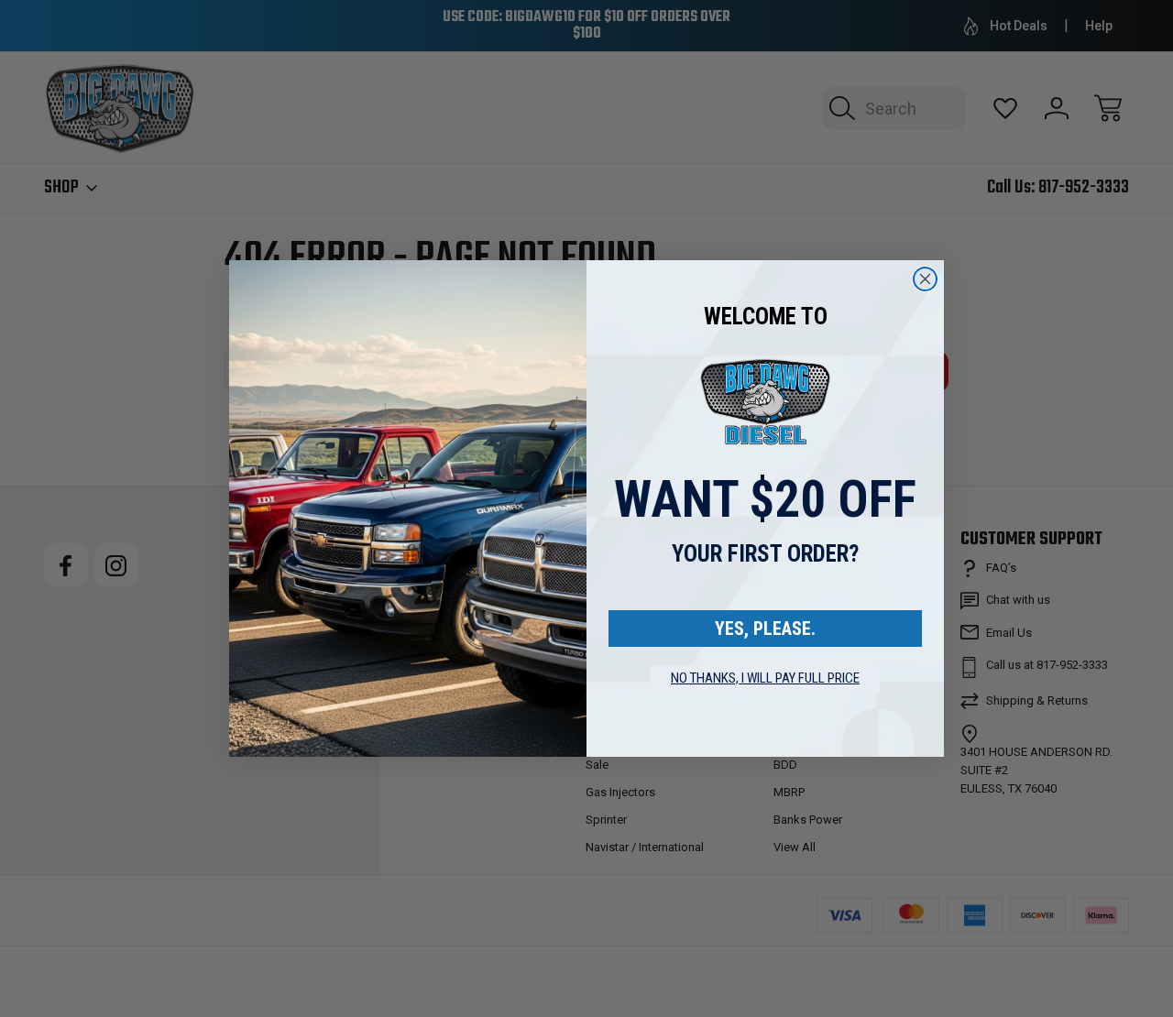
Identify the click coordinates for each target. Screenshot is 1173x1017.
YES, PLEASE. (765, 629)
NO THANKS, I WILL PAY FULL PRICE (765, 678)
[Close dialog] (925, 279)
